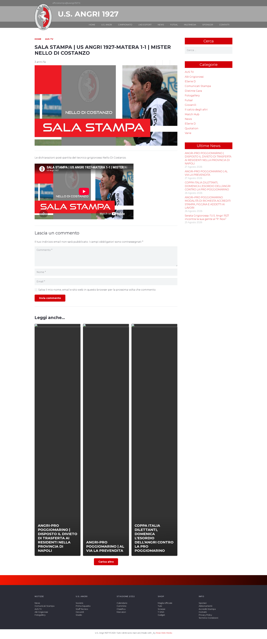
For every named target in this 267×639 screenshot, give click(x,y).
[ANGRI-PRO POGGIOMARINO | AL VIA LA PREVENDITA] (106, 440)
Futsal (189, 100)
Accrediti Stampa (207, 609)
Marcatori (121, 612)
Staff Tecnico (82, 609)
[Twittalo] (166, 62)
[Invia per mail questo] (151, 62)
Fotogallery (192, 95)
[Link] (43, 17)
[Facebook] (224, 3)
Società (79, 603)
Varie (188, 133)
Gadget (161, 615)
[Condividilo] (159, 62)
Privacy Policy (205, 615)
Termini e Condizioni (208, 618)
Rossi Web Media (164, 633)
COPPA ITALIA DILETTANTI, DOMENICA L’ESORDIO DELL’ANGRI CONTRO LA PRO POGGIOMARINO (208, 186)
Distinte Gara (193, 90)
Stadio (79, 615)
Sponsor (203, 603)
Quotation (191, 128)
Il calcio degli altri (196, 109)
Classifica (121, 609)
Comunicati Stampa (198, 86)
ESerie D (190, 81)
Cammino (121, 606)
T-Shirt (161, 612)
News (188, 119)
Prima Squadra (83, 606)
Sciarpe (161, 609)
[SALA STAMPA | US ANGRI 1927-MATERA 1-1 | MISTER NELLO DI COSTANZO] (106, 67)
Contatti (203, 612)
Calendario (122, 603)
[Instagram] (229, 3)
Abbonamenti (205, 606)
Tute (160, 606)
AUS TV (189, 72)
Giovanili (190, 104)
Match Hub (192, 114)
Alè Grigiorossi (194, 76)
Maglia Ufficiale (165, 603)
